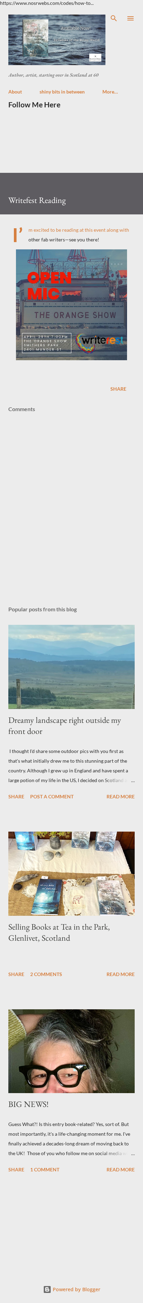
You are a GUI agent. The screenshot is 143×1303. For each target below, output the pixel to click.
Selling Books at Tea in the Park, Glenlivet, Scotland (59, 932)
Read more (121, 796)
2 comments (46, 974)
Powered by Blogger (75, 1289)
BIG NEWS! (28, 1104)
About (15, 92)
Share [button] (118, 389)
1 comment (44, 1169)
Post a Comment (52, 796)
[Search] (114, 18)
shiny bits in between (62, 92)
